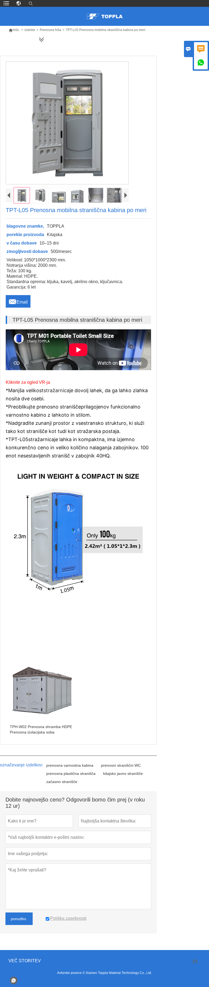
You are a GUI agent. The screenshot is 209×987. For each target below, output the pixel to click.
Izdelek (29, 30)
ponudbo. (19, 919)
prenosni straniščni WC (121, 765)
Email (18, 300)
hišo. (14, 30)
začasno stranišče (61, 781)
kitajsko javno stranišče (123, 773)
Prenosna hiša (50, 30)
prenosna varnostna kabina (69, 765)
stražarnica (56, 390)
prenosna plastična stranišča (71, 773)
